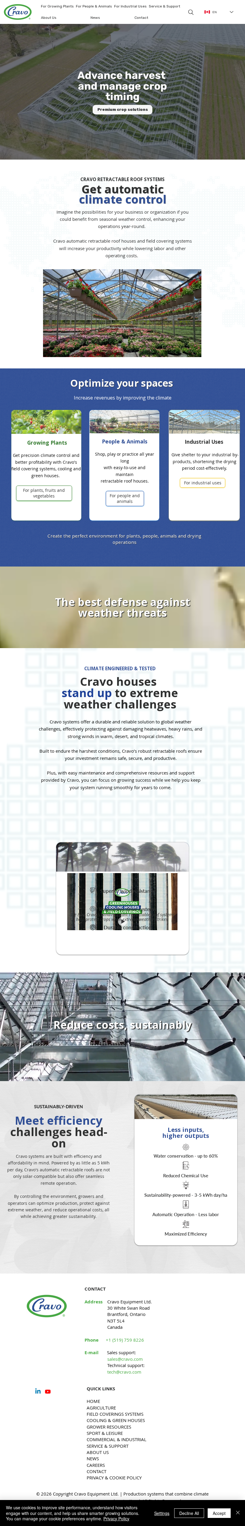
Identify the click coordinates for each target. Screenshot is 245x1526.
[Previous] (10, 92)
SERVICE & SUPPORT (107, 1446)
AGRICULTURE (101, 1408)
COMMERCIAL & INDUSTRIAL (116, 1439)
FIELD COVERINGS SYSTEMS (115, 1414)
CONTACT (96, 1471)
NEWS (93, 1458)
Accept (219, 1513)
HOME (93, 1401)
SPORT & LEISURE (105, 1433)
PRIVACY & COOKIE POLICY (114, 1478)
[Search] (191, 12)
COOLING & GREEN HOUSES (116, 1420)
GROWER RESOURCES (109, 1427)
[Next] (234, 92)
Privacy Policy (116, 1519)
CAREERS (96, 1465)
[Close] (237, 1513)
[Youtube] (48, 1391)
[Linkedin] (38, 1391)
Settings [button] (161, 1513)
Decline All (189, 1513)
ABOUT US (98, 1452)
